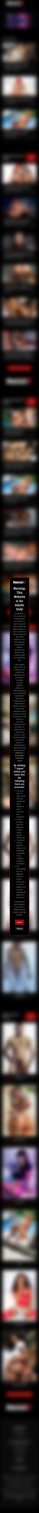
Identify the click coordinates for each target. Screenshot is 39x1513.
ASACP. (19, 761)
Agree (19, 922)
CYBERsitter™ (19, 753)
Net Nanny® (19, 756)
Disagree (20, 929)
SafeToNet (19, 758)
